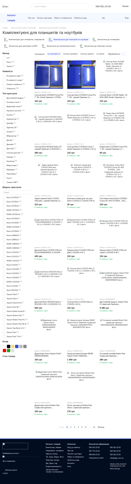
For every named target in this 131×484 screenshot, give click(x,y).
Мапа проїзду (115, 469)
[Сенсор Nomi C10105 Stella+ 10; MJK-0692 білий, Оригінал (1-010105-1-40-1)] (114, 74)
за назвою (100, 54)
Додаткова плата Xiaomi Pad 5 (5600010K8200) (48, 354)
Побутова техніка (52, 460)
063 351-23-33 (103, 6)
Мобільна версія (11, 470)
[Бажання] (116, 17)
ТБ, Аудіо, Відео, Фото (55, 457)
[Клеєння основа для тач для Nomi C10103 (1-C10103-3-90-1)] (81, 178)
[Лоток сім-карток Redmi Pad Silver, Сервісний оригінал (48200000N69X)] (81, 385)
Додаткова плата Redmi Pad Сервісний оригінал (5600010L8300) (47, 407)
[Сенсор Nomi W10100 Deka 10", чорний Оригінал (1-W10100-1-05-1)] (49, 126)
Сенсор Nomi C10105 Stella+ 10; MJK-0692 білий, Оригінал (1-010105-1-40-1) (114, 97)
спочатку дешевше (70, 54)
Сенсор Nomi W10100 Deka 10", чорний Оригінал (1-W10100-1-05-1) (48, 149)
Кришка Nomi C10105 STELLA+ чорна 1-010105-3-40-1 (113, 251)
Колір (5, 341)
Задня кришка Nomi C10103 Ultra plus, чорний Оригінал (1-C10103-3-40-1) (48, 200)
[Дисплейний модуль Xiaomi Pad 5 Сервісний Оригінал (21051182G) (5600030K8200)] (114, 281)
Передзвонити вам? (96, 458)
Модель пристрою (12, 187)
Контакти (70, 463)
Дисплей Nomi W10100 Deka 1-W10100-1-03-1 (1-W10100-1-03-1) (48, 304)
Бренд (6, 53)
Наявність (8, 71)
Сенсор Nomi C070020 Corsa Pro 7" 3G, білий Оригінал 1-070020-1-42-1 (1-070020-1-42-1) (49, 97)
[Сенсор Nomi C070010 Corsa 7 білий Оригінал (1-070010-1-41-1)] (81, 126)
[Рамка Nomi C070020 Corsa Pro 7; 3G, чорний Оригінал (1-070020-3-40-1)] (114, 126)
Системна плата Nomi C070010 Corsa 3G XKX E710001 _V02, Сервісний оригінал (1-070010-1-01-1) (114, 201)
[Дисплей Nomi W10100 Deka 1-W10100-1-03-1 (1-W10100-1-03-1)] (49, 281)
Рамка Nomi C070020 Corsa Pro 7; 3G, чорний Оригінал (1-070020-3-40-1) (113, 149)
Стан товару (9, 356)
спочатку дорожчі (87, 54)
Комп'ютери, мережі (53, 447)
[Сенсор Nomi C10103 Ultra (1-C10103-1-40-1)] (81, 281)
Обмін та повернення (63, 18)
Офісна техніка (52, 454)
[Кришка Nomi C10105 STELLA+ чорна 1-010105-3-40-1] (114, 230)
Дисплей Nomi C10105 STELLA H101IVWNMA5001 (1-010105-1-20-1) (48, 252)
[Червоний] (4, 350)
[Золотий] (13, 346)
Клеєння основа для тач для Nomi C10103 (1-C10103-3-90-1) (81, 199)
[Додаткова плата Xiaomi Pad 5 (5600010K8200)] (49, 333)
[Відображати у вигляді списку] (127, 54)
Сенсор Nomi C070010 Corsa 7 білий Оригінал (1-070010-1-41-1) (81, 148)
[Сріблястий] (13, 350)
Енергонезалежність (54, 466)
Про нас (31, 18)
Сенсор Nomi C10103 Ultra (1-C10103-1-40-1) (80, 303)
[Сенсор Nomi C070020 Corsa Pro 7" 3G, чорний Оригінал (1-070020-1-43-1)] (81, 74)
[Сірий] (21, 346)
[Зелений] (8, 350)
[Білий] (4, 346)
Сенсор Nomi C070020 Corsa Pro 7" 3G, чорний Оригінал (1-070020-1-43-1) (81, 97)
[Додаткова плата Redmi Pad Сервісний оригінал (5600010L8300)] (49, 385)
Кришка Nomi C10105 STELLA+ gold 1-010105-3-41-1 (81, 251)
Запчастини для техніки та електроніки (54, 471)
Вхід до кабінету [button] (73, 447)
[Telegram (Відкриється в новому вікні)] (94, 18)
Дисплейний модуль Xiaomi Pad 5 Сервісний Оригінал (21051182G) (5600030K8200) (114, 304)
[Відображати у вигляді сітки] (123, 54)
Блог (69, 466)
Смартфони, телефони (54, 451)
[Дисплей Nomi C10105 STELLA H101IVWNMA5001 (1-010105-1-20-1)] (49, 230)
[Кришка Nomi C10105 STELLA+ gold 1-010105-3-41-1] (81, 230)
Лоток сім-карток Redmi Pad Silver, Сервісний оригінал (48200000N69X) (79, 407)
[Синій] (17, 346)
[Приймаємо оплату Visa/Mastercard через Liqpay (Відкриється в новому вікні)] (21, 456)
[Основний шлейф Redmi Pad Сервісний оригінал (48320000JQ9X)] (114, 333)
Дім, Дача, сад (51, 463)
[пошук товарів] (86, 6)
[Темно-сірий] (25, 346)
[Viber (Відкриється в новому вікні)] (97, 18)
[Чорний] (8, 346)
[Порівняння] (111, 17)
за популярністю (53, 54)
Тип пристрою (10, 93)
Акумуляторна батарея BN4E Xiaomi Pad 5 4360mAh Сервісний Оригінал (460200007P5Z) (80, 357)
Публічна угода (80, 18)
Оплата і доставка (44, 18)
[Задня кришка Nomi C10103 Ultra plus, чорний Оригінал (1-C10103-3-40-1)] (49, 178)
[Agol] (15, 446)
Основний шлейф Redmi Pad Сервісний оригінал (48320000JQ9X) (112, 355)
